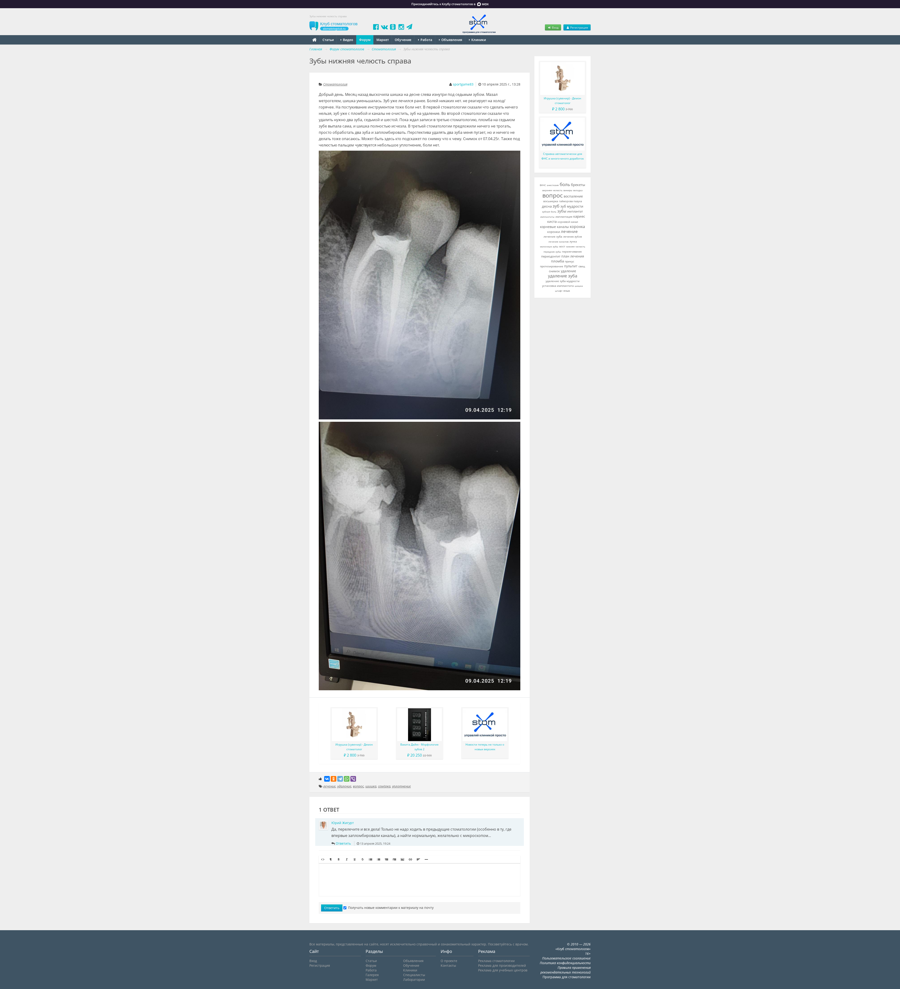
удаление (344, 786)
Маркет (382, 39)
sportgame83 (463, 84)
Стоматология (335, 84)
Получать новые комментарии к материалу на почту (391, 907)
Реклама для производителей (502, 965)
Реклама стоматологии (496, 961)
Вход (555, 27)
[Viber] (353, 779)
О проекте (449, 961)
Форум (365, 39)
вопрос (358, 786)
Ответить (343, 843)
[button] (323, 859)
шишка (370, 786)
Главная (315, 49)
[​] (419, 879)
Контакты (448, 965)
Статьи (328, 39)
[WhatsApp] (346, 779)
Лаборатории (414, 979)
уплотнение (401, 786)
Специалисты (414, 975)
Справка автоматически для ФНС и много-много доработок (562, 156)
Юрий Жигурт (342, 823)
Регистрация (579, 27)
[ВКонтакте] (327, 779)
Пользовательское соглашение (566, 958)
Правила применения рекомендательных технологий (565, 969)
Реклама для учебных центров (502, 970)
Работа (426, 39)
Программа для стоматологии (567, 977)
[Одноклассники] (333, 779)
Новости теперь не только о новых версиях (484, 747)
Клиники (478, 39)
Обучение (403, 39)
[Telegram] (340, 779)
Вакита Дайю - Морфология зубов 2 (419, 747)
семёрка (384, 786)
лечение (329, 786)
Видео (347, 39)
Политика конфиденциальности (565, 963)
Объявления (451, 39)
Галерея (372, 975)
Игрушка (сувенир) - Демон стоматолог (354, 747)
